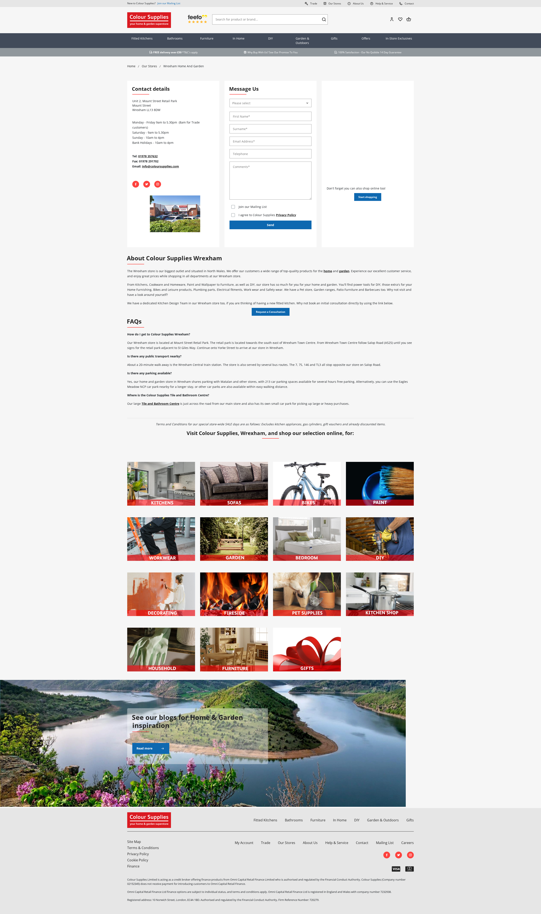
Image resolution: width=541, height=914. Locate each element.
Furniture (206, 38)
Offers (366, 38)
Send (270, 225)
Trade (313, 3)
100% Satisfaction (348, 52)
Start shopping (367, 197)
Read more (144, 749)
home (328, 271)
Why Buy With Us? (257, 52)
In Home (239, 38)
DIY (270, 38)
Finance (133, 866)
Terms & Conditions (143, 847)
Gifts (334, 38)
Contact (409, 3)
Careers (407, 842)
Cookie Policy (137, 860)
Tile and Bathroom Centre (160, 404)
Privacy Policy (286, 215)
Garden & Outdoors (302, 40)
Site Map (134, 841)
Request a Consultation (270, 312)
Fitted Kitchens (142, 38)
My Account (244, 842)
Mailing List (385, 842)
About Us (358, 3)
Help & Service (384, 3)
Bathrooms (175, 38)
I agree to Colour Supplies (267, 215)
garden (344, 271)
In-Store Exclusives (399, 38)
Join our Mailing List (168, 3)
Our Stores (334, 3)
